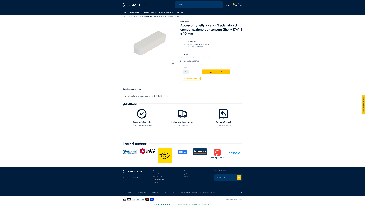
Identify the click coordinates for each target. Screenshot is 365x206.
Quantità (185, 67)
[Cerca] (219, 5)
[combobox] (199, 4)
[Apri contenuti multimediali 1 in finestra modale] (150, 43)
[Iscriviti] (239, 177)
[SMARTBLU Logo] (132, 173)
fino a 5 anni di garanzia (142, 122)
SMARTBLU (184, 21)
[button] (237, 4)
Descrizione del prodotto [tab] (132, 89)
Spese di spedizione (193, 57)
